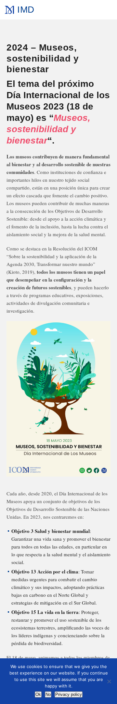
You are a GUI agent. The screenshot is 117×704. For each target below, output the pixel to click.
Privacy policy (68, 694)
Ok (38, 694)
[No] (109, 681)
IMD (25, 10)
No (48, 694)
